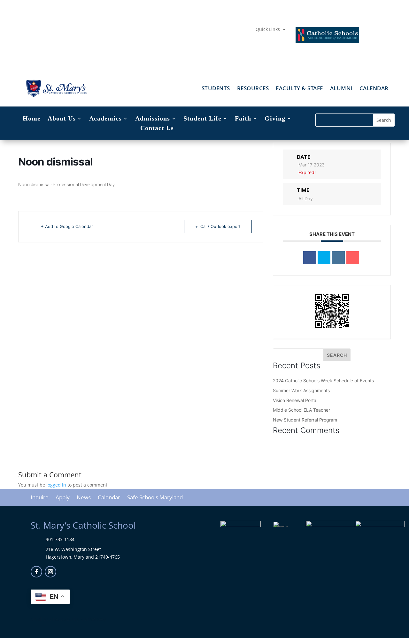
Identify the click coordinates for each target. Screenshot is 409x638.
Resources (253, 89)
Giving (275, 119)
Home (32, 119)
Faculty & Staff (299, 89)
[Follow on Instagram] (50, 571)
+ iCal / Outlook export (218, 226)
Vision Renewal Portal (295, 400)
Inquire (40, 498)
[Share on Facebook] (309, 257)
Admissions (152, 119)
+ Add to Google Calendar (67, 226)
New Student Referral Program (305, 419)
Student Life (202, 119)
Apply (63, 498)
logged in (56, 485)
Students (216, 89)
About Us (62, 119)
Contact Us (157, 128)
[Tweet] (324, 257)
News (84, 498)
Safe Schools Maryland (155, 498)
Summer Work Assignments (301, 390)
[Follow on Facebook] (36, 571)
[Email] (352, 257)
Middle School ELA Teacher (301, 410)
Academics (105, 119)
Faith (243, 119)
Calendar (374, 89)
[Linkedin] (338, 257)
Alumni (341, 89)
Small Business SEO (52, 619)
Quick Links (268, 29)
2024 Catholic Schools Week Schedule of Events (323, 380)
